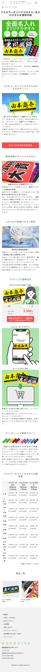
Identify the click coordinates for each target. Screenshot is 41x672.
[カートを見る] (36, 3)
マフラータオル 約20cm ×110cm (13, 485)
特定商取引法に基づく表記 (12, 634)
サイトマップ (7, 637)
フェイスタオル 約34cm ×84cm (23, 485)
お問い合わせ (7, 627)
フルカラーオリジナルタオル (10, 7)
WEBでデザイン (8, 621)
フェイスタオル (6, 600)
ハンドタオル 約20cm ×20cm (34, 485)
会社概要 (6, 624)
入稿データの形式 (9, 618)
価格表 (5, 614)
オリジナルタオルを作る (20, 145)
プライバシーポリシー (10, 630)
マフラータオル (25, 600)
